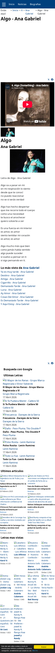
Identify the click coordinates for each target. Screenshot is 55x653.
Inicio (12, 4)
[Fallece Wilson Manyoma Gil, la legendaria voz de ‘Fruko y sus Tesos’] (13, 478)
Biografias (35, 4)
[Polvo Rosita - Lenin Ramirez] (19, 441)
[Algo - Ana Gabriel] (52, 79)
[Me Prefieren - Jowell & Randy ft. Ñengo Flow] (20, 611)
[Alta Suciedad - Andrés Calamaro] (48, 547)
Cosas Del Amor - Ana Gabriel (17, 296)
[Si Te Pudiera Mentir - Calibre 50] (21, 400)
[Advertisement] (27, 49)
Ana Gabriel (31, 268)
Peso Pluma (9, 435)
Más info (35, 650)
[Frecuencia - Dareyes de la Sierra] (21, 414)
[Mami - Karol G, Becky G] (7, 545)
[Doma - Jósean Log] (7, 577)
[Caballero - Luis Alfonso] (20, 544)
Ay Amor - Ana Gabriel (13, 293)
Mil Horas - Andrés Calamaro (20, 587)
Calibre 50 (8, 407)
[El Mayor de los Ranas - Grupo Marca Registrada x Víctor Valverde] (27, 381)
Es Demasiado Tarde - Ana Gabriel (19, 300)
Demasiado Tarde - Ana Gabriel (18, 286)
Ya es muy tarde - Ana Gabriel (17, 271)
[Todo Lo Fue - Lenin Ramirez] (19, 455)
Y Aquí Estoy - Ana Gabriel (15, 304)
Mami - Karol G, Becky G (5, 554)
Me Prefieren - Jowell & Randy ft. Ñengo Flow (19, 626)
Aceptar (43, 647)
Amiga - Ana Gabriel (12, 278)
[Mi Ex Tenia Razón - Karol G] (48, 578)
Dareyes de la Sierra (13, 421)
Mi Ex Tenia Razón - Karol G (47, 587)
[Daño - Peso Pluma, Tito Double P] (22, 428)
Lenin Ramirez (10, 448)
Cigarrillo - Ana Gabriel (13, 282)
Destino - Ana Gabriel (12, 275)
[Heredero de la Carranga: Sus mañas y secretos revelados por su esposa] (13, 520)
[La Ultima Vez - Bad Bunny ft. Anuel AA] (34, 580)
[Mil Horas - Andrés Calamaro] (20, 578)
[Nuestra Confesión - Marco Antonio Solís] (34, 547)
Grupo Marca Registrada (16, 393)
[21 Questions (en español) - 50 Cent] (7, 610)
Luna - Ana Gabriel (11, 289)
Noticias (22, 4)
